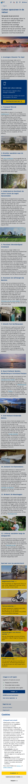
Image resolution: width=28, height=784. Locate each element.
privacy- (19, 766)
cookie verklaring (7, 767)
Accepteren (13, 773)
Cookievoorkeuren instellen (13, 777)
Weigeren (13, 780)
